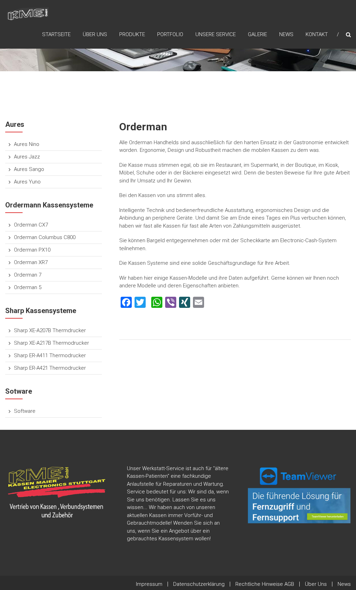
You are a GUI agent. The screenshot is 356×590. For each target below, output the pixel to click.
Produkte (132, 34)
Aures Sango (29, 169)
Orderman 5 (27, 287)
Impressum (149, 584)
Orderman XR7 (31, 262)
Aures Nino (26, 144)
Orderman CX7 (31, 225)
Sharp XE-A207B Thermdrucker (50, 330)
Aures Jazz (27, 157)
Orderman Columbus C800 (44, 237)
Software (24, 411)
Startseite (56, 34)
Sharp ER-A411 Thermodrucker (50, 355)
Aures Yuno (27, 182)
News (286, 34)
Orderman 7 (27, 275)
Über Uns (95, 34)
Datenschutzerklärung (199, 584)
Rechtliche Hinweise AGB (264, 584)
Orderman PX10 (32, 250)
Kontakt (317, 34)
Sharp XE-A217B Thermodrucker (51, 343)
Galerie (257, 34)
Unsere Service (215, 34)
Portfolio (170, 34)
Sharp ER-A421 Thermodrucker (50, 368)
